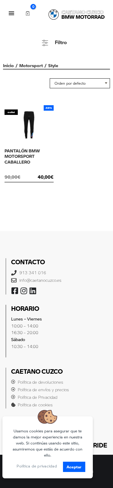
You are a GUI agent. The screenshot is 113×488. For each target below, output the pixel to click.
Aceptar (74, 467)
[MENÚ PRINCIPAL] (11, 13)
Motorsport (31, 65)
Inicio (8, 65)
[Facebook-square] (15, 290)
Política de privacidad (37, 466)
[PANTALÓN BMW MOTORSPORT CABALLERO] (29, 170)
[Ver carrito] (27, 13)
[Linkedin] (33, 290)
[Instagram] (24, 290)
